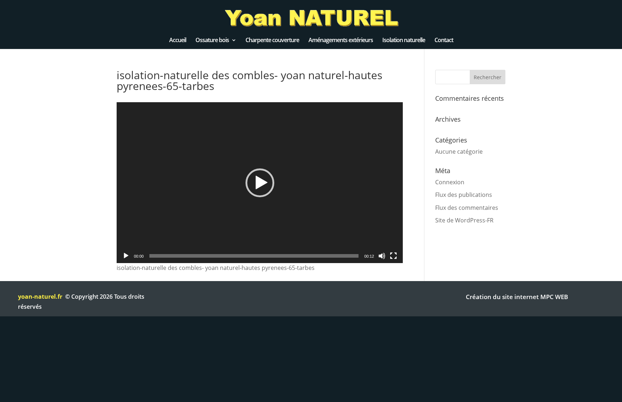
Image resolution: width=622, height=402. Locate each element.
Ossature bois (212, 40)
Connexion (449, 182)
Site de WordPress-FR (464, 220)
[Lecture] (126, 255)
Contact (443, 40)
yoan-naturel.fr (40, 297)
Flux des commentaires (466, 208)
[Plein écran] (393, 255)
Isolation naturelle (403, 40)
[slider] (254, 256)
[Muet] (382, 255)
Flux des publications (463, 195)
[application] (260, 182)
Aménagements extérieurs (340, 40)
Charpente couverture (272, 40)
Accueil (177, 40)
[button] (259, 182)
